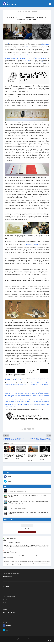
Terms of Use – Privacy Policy (9, 612)
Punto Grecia (6, 586)
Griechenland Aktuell (7, 576)
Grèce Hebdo (19, 85)
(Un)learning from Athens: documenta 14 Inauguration (36, 384)
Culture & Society (17, 491)
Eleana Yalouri (45, 61)
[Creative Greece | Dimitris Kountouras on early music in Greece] (45, 449)
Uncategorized (23, 491)
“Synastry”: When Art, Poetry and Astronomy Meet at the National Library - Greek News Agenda (26, 559)
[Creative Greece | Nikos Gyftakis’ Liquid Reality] (21, 449)
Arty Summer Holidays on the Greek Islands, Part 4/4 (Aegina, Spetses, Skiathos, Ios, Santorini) (27, 496)
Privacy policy (31, 528)
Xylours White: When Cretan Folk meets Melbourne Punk (9, 455)
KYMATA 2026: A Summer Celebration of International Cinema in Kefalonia (25, 507)
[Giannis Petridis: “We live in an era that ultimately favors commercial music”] (33, 449)
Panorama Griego (7, 579)
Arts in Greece (16, 497)
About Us (5, 599)
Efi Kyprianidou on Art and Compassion (30, 404)
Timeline (5, 602)
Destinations (21, 497)
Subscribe (5, 609)
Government (16, 515)
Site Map (5, 606)
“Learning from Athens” (29, 54)
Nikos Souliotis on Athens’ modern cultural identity (28, 392)
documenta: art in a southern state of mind (14, 386)
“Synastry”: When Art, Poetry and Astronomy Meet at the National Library (25, 490)
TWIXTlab (20, 57)
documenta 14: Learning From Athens (39, 382)
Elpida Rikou (27, 60)
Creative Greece (30, 22)
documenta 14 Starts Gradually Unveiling (14, 384)
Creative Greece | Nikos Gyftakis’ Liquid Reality (20, 455)
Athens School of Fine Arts (40, 58)
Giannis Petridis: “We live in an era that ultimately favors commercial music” (32, 456)
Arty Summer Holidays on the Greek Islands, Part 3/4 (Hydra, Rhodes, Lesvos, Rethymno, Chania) (28, 502)
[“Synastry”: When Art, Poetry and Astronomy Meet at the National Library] (5, 490)
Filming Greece (23, 508)
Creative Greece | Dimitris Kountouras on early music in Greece (45, 455)
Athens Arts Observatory (37, 65)
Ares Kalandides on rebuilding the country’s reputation (36, 393)
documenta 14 (27, 46)
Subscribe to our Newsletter (27, 531)
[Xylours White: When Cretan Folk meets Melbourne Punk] (9, 449)
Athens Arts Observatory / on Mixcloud (28, 379)
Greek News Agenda (11, 538)
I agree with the (27, 528)
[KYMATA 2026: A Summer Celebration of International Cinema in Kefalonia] (5, 508)
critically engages (45, 44)
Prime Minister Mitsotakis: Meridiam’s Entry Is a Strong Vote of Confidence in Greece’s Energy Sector (28, 513)
